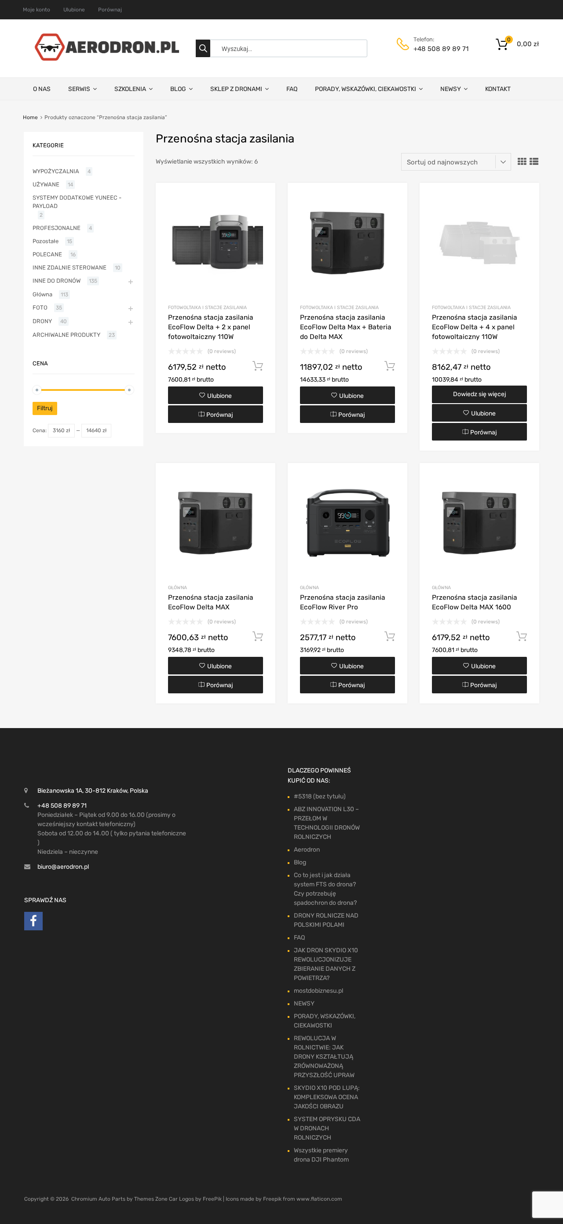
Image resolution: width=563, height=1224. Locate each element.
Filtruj (45, 408)
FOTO (40, 307)
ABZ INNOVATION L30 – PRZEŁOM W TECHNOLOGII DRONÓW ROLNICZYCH (327, 823)
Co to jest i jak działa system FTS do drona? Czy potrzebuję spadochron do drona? (325, 889)
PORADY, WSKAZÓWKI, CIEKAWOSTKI (365, 89)
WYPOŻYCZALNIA (56, 171)
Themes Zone (151, 1199)
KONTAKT (498, 89)
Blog (300, 862)
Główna (177, 587)
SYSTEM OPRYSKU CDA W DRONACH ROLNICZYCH (327, 1128)
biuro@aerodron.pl (63, 867)
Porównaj (110, 10)
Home (30, 117)
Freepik (272, 1199)
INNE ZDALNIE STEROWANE (69, 267)
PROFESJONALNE (56, 228)
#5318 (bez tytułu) (320, 796)
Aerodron (307, 849)
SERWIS (79, 89)
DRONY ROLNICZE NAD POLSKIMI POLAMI (326, 920)
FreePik (212, 1199)
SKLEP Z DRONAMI (236, 89)
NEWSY (450, 89)
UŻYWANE (46, 184)
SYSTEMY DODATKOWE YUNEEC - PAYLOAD (77, 202)
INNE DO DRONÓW (56, 280)
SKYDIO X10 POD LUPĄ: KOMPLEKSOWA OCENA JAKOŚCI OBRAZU (327, 1097)
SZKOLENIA (130, 89)
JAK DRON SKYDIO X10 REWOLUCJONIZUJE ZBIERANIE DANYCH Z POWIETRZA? (326, 964)
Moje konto (36, 10)
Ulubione (74, 10)
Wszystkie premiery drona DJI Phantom (321, 1155)
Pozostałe (45, 241)
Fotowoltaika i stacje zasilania (207, 307)
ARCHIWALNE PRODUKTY (66, 335)
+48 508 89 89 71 (435, 49)
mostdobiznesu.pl (318, 990)
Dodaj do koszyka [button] (257, 366)
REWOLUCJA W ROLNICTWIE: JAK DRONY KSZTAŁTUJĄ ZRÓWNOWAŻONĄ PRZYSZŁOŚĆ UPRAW (324, 1057)
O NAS (42, 89)
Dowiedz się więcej (479, 394)
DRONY (42, 321)
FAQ (291, 89)
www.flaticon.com (319, 1199)
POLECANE (47, 254)
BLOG (178, 89)
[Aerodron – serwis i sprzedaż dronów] (103, 58)
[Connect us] (33, 923)
